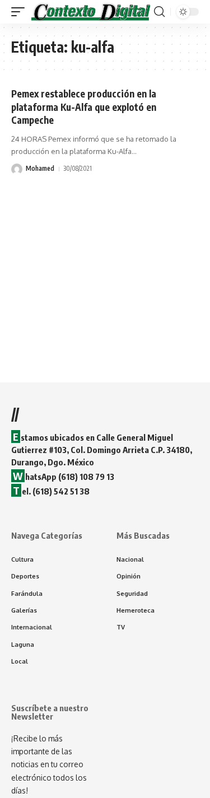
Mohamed (40, 168)
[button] (20, 12)
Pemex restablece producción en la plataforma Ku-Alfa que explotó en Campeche (83, 107)
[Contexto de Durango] (90, 12)
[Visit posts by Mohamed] (16, 169)
